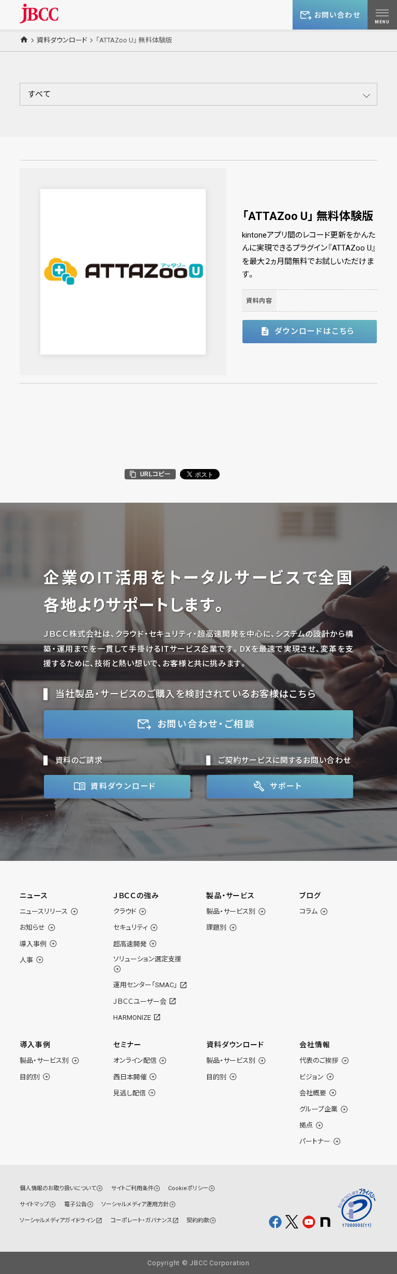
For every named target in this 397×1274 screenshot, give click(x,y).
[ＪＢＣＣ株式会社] (39, 13)
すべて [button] (39, 94)
